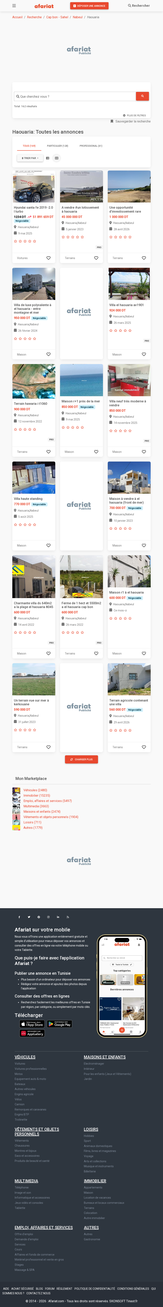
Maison (88, 1192)
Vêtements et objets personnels (37, 1131)
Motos (19, 1074)
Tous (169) (29, 146)
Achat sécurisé (22, 1288)
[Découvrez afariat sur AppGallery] (32, 1032)
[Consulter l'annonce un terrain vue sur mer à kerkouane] (33, 679)
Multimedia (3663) (36, 806)
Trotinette (21, 1119)
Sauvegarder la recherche (133, 121)
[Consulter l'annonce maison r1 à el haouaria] (129, 571)
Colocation (90, 1212)
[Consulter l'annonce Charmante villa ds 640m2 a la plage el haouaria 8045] (33, 576)
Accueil (17, 17)
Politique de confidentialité (95, 1288)
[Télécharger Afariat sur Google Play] (59, 1023)
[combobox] (75, 96)
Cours (18, 1249)
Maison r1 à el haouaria (126, 592)
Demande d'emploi (26, 1239)
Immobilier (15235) (36, 795)
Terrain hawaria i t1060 (30, 404)
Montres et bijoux (25, 1150)
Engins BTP (22, 1114)
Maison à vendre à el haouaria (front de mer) (126, 500)
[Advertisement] (83, 50)
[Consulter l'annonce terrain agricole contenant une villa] (129, 679)
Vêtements (22, 1140)
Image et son (23, 1192)
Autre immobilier (94, 1218)
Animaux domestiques (98, 1146)
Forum (50, 1288)
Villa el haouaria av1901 (126, 305)
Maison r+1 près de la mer (81, 401)
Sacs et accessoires (27, 1155)
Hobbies (89, 1135)
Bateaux (20, 1084)
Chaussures (22, 1145)
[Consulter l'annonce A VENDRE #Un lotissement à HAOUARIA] (81, 186)
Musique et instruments (99, 1166)
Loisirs (91, 1129)
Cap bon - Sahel (57, 17)
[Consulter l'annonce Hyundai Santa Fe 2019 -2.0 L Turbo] (33, 186)
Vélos (18, 1099)
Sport (87, 1140)
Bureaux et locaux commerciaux (104, 1202)
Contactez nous (38, 1293)
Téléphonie (22, 1187)
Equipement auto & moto (30, 1078)
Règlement (65, 1288)
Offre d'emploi (24, 1234)
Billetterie (90, 1171)
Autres (91, 1227)
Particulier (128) (57, 146)
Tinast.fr (132, 1301)
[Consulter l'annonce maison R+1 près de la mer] (81, 380)
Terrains (89, 1208)
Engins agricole (24, 1094)
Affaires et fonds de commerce (34, 1254)
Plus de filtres (136, 115)
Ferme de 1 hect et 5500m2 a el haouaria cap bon (81, 605)
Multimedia (26, 1181)
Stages (19, 1264)
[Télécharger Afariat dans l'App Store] (32, 1023)
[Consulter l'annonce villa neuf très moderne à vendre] (129, 380)
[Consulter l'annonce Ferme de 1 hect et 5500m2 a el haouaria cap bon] (81, 576)
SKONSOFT (117, 1301)
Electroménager (94, 1063)
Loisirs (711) (32, 822)
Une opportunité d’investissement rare (125, 209)
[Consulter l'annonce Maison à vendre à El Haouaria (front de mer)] (129, 477)
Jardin (88, 1078)
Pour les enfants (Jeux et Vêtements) (107, 1074)
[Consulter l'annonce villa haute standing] (33, 477)
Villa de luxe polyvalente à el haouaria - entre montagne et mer (32, 308)
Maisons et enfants (105, 1057)
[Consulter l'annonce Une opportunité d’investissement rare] (129, 186)
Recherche (34, 17)
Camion (19, 1104)
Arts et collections (95, 1161)
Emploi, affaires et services (44, 1227)
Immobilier (95, 1181)
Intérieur (89, 1068)
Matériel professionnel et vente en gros (39, 1259)
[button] (19, 917)
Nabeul (77, 17)
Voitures (20, 1063)
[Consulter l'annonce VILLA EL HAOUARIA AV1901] (129, 283)
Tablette (20, 1208)
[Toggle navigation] (14, 6)
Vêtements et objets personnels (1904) (50, 817)
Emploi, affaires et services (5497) (47, 801)
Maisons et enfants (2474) (41, 812)
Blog (40, 1288)
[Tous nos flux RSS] (68, 917)
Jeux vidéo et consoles (29, 1202)
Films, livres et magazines (100, 1151)
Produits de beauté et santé (32, 1160)
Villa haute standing (28, 499)
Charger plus (84, 759)
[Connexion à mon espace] (48, 258)
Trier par (30, 158)
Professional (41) (91, 146)
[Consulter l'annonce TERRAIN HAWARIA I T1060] (33, 381)
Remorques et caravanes (30, 1109)
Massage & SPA (25, 1269)
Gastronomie (92, 1239)
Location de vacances (97, 1197)
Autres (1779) (33, 828)
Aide (6, 1288)
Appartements (93, 1187)
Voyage (88, 1156)
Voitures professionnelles (31, 1068)
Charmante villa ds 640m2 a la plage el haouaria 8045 (33, 605)
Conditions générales (133, 1288)
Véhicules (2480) (35, 790)
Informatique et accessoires (32, 1197)
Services (20, 1244)
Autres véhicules (25, 1089)
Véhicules (25, 1057)
